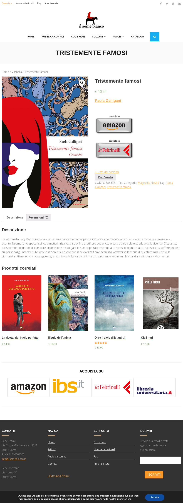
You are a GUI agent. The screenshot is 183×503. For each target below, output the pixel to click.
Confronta (105, 177)
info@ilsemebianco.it (14, 459)
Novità (155, 183)
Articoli (52, 449)
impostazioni (124, 499)
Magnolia (16, 71)
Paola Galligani (108, 101)
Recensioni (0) (38, 217)
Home (5, 71)
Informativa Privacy (58, 475)
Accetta (154, 497)
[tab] (15, 217)
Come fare (7, 3)
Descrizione (15, 217)
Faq (39, 3)
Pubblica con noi (57, 456)
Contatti (52, 463)
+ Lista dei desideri (107, 172)
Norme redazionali (25, 3)
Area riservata (51, 3)
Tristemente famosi (119, 187)
